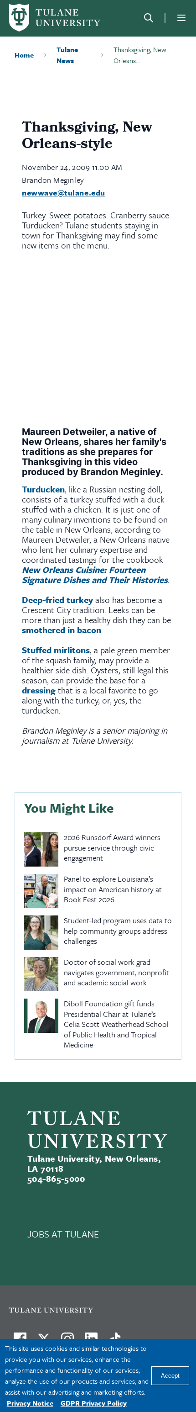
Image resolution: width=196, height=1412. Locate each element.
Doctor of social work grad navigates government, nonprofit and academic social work (116, 972)
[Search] (148, 17)
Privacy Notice (30, 1403)
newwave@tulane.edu (63, 192)
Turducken (43, 489)
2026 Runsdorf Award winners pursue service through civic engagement (112, 847)
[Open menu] (181, 17)
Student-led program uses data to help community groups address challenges (118, 931)
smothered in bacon (61, 630)
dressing (39, 690)
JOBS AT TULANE (63, 1234)
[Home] (54, 18)
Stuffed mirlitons (56, 650)
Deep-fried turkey (57, 599)
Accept (170, 1375)
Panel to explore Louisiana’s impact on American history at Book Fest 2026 (113, 889)
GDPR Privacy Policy (94, 1403)
